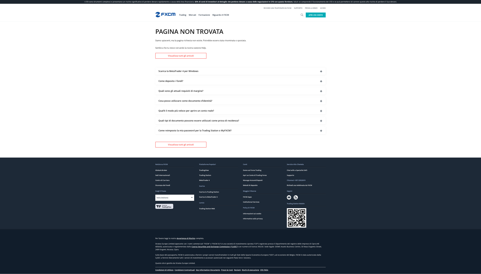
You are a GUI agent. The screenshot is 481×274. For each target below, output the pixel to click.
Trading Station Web (207, 208)
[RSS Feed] (296, 197)
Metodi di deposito (250, 185)
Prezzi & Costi (227, 270)
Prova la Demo (311, 8)
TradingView (204, 170)
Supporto (298, 8)
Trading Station (205, 175)
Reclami (237, 270)
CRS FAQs (264, 270)
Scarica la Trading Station (209, 192)
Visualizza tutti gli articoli (181, 55)
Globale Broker (161, 170)
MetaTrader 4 (204, 180)
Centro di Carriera (162, 180)
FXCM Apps (247, 197)
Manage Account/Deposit (253, 180)
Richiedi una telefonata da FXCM (277, 8)
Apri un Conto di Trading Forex (255, 175)
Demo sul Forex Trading (252, 170)
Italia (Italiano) (162, 198)
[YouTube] (289, 197)
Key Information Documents (208, 270)
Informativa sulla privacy (253, 218)
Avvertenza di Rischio (186, 238)
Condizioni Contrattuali (185, 270)
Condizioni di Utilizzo (164, 270)
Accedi (323, 8)
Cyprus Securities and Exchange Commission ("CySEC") (215, 246)
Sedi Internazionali (162, 175)
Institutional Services (251, 202)
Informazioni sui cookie (252, 213)
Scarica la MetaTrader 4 (208, 197)
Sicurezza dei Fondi (162, 185)
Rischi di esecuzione (250, 270)
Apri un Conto (316, 15)
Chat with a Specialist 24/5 (297, 170)
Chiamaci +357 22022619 (296, 180)
